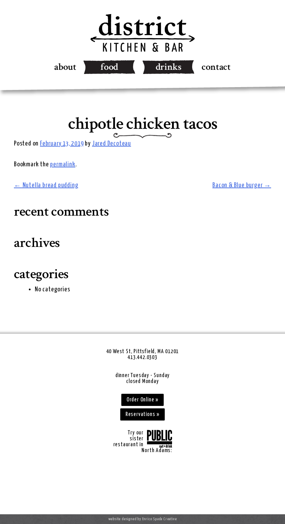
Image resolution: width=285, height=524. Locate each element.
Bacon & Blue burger (241, 185)
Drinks (168, 66)
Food (109, 66)
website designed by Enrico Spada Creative (142, 519)
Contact (216, 66)
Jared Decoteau (111, 143)
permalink (62, 164)
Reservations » (142, 414)
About (65, 66)
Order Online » (142, 399)
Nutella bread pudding (46, 185)
